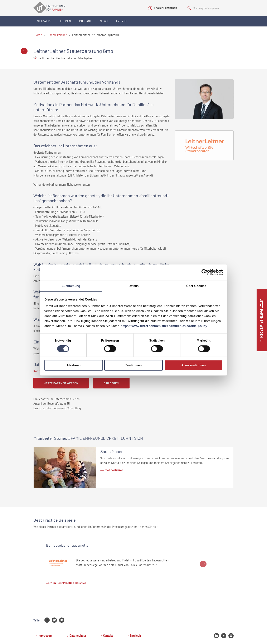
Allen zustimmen (193, 365)
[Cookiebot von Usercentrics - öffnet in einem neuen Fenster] (204, 272)
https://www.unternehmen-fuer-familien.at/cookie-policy (164, 326)
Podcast (85, 21)
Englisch (135, 635)
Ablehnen (74, 365)
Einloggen (111, 383)
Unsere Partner (57, 35)
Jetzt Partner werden (61, 383)
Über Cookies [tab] (196, 286)
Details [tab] (133, 286)
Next (203, 564)
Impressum (45, 635)
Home (38, 35)
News (104, 21)
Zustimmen (133, 365)
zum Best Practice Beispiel (68, 583)
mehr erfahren (114, 470)
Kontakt (108, 635)
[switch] (110, 348)
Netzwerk (44, 21)
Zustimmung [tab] (71, 286)
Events (121, 21)
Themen (65, 21)
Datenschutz (77, 635)
